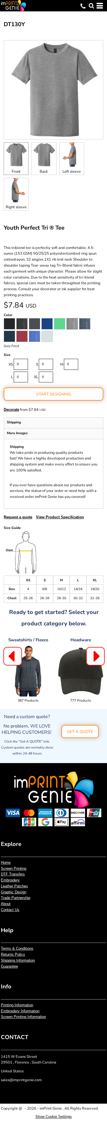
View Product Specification (60, 517)
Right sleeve (16, 207)
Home (6, 862)
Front (16, 171)
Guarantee (9, 966)
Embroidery (10, 880)
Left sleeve (71, 171)
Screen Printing (13, 868)
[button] (91, 6)
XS (11, 364)
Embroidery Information (20, 1011)
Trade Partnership (15, 898)
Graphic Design (13, 892)
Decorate (11, 409)
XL (36, 377)
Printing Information (17, 1005)
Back (44, 171)
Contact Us (10, 910)
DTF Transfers (13, 874)
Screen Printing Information (23, 1017)
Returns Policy (13, 954)
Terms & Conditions (17, 948)
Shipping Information (18, 960)
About (6, 904)
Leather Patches (14, 886)
